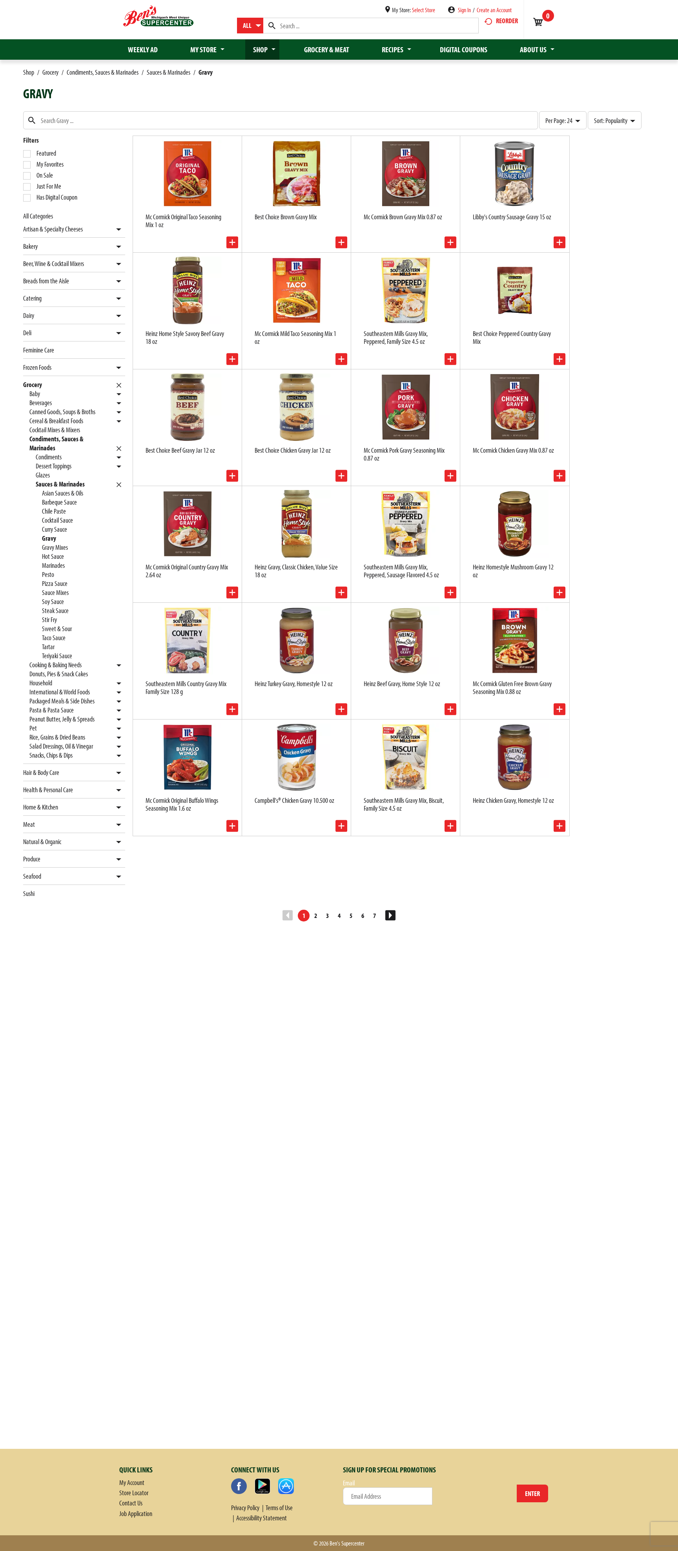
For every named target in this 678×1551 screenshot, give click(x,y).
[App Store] (286, 1486)
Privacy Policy (245, 1507)
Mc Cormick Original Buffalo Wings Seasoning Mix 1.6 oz (182, 804)
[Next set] (390, 915)
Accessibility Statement (261, 1518)
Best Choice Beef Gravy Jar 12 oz (180, 450)
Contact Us (130, 1503)
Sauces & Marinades (168, 72)
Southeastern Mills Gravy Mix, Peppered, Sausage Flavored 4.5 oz (401, 570)
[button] (116, 229)
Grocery (50, 72)
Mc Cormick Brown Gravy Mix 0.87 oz (403, 216)
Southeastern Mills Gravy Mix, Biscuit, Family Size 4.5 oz (404, 804)
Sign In (464, 10)
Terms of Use (279, 1507)
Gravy (206, 72)
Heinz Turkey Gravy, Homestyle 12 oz (294, 683)
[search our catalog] (272, 25)
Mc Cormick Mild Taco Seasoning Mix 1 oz (295, 337)
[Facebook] (239, 1486)
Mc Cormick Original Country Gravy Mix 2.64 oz (187, 570)
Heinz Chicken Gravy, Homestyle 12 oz (513, 800)
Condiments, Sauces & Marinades (103, 72)
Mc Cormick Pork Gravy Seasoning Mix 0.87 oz (404, 454)
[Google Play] (262, 1486)
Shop (28, 72)
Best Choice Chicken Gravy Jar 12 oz (293, 450)
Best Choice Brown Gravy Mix (286, 216)
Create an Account (494, 10)
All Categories (38, 215)
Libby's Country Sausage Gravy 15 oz (512, 216)
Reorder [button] (507, 20)
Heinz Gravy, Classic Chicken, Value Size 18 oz (296, 570)
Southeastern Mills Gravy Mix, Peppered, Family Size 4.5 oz (396, 337)
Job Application (135, 1513)
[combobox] (250, 25)
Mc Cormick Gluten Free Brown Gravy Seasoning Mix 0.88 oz (512, 687)
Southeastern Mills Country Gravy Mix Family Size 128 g (186, 687)
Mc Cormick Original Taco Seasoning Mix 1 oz (183, 220)
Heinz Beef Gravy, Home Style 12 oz (402, 683)
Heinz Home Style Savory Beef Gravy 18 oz (185, 337)
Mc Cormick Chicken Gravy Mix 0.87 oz (513, 450)
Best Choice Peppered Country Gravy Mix (512, 337)
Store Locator (133, 1493)
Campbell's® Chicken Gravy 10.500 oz (294, 800)
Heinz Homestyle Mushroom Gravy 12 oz (513, 570)
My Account (131, 1482)
